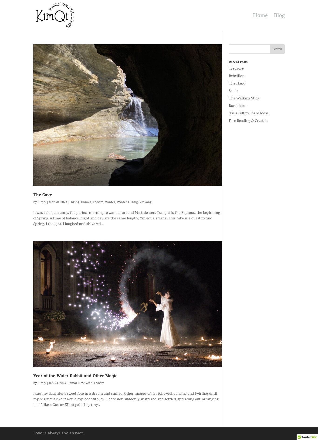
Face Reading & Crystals (248, 121)
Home (260, 16)
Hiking (74, 202)
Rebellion (236, 76)
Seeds (233, 91)
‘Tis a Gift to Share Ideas (249, 113)
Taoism (98, 202)
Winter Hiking (127, 202)
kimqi (42, 202)
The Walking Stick (244, 99)
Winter (110, 202)
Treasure (236, 69)
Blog (279, 16)
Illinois (86, 202)
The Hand (237, 84)
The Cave (42, 195)
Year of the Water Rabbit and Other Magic (75, 376)
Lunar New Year (80, 383)
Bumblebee (238, 106)
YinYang (145, 202)
